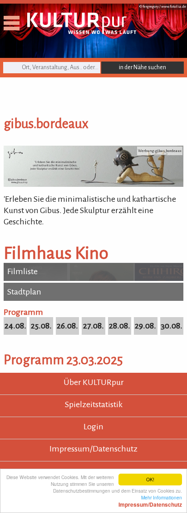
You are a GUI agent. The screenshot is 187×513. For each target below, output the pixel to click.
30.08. (171, 325)
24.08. (15, 325)
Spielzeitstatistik (94, 404)
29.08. (145, 325)
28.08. (119, 325)
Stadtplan (24, 291)
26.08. (67, 325)
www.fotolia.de (173, 7)
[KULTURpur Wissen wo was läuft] (81, 31)
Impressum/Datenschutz (93, 448)
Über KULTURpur (94, 382)
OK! (150, 479)
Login (93, 426)
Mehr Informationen (150, 501)
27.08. (93, 325)
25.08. (41, 325)
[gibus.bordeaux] (93, 184)
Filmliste (22, 271)
